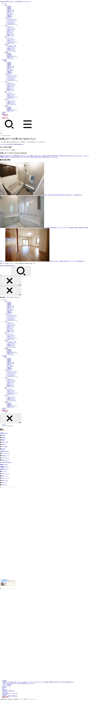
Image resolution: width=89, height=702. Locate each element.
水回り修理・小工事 (11, 45)
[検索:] (5, 275)
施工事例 (4, 59)
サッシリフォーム (11, 39)
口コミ (3, 113)
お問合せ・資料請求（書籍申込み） (10, 695)
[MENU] (27, 128)
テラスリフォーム (11, 21)
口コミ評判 (4, 692)
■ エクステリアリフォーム (6, 462)
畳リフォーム (10, 33)
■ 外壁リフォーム (4, 433)
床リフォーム (10, 26)
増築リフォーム (10, 57)
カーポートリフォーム (12, 19)
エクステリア (8, 17)
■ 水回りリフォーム (4, 451)
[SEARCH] (9, 128)
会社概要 (4, 680)
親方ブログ (4, 689)
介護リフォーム (10, 30)
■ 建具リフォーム (4, 464)
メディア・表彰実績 (6, 684)
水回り (6, 44)
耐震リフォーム (10, 34)
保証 (6, 115)
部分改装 (9, 54)
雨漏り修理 (9, 16)
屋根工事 (9, 15)
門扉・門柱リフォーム (12, 24)
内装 (6, 25)
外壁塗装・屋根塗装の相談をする (16, 144)
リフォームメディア (6, 685)
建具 (6, 36)
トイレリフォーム (11, 47)
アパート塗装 (10, 14)
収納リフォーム (10, 43)
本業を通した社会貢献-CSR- (8, 690)
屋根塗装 (9, 7)
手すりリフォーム (11, 29)
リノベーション (10, 58)
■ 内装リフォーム (4, 469)
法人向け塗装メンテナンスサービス (10, 693)
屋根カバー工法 (10, 10)
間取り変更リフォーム (12, 56)
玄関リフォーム (10, 40)
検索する (13, 150)
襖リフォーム (10, 31)
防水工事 (9, 12)
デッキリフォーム (11, 22)
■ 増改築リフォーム (4, 466)
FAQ (3, 688)
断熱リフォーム (10, 35)
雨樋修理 (9, 8)
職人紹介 (4, 112)
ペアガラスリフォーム (12, 42)
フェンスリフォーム (11, 20)
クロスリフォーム (11, 28)
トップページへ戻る (4, 144)
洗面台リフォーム (11, 49)
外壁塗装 (9, 6)
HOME (3, 424)
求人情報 (4, 694)
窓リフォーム (10, 38)
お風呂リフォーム (11, 48)
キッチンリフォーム (11, 51)
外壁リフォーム (10, 11)
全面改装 (9, 53)
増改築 (6, 52)
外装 (6, 5)
